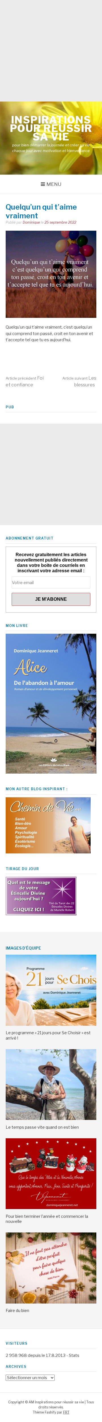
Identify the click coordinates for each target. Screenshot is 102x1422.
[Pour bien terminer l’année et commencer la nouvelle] (51, 1207)
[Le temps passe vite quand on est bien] (51, 1118)
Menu (53, 184)
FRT (66, 1412)
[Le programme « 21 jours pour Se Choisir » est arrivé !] (51, 1024)
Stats (74, 1355)
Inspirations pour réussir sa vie (51, 128)
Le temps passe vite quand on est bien (42, 1127)
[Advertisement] (51, 51)
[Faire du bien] (51, 1302)
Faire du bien (17, 1310)
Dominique (31, 222)
